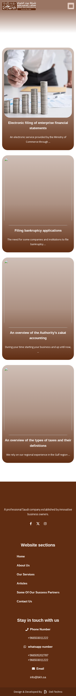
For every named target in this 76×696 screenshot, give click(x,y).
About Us (23, 565)
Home (21, 556)
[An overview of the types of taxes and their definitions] (38, 401)
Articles (22, 583)
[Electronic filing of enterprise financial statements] (38, 84)
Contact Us (24, 601)
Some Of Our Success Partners (38, 592)
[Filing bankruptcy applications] (38, 191)
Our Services (25, 574)
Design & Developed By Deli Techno (38, 691)
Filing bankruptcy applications (38, 230)
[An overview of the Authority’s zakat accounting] (38, 294)
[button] (71, 6)
